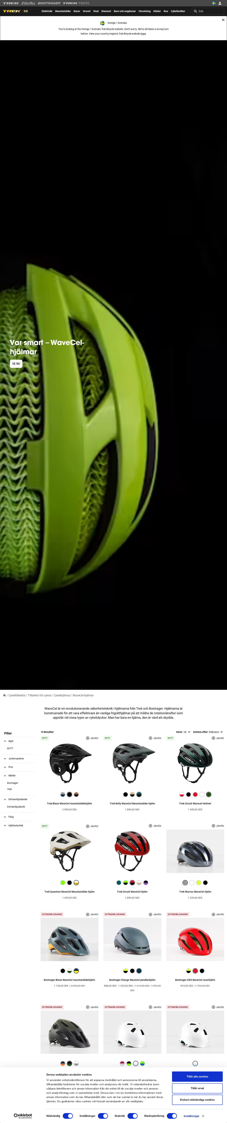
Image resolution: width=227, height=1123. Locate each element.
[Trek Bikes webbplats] (11, 3)
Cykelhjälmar (62, 695)
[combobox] (208, 11)
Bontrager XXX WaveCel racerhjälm (195, 979)
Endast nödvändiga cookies (197, 1099)
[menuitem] (47, 11)
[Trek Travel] (76, 3)
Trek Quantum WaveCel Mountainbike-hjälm (70, 891)
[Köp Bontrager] (49, 3)
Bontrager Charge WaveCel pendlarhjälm (132, 979)
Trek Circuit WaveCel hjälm (132, 891)
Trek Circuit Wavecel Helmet (195, 803)
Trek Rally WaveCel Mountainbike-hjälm (132, 803)
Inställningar (191, 1116)
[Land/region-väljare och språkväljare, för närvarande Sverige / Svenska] (214, 3)
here (143, 33)
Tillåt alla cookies (197, 1076)
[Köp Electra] (28, 3)
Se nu (16, 363)
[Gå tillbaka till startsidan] (4, 695)
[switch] (103, 1116)
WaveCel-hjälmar (83, 695)
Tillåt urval (197, 1088)
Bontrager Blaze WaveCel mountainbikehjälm (69, 979)
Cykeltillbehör (17, 695)
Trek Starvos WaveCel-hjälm (195, 891)
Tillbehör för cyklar (39, 695)
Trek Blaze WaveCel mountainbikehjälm (69, 803)
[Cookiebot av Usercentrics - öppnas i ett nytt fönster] (22, 1116)
